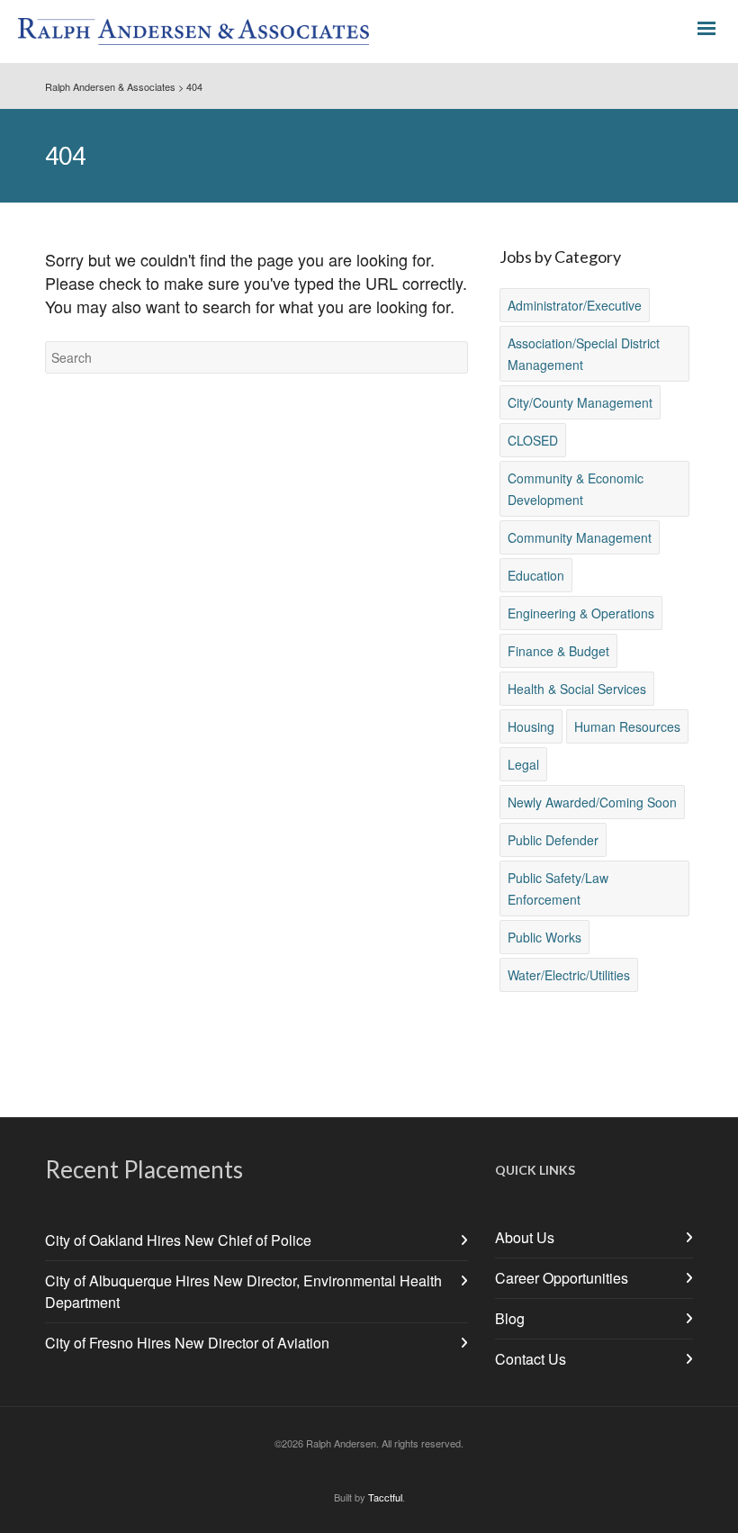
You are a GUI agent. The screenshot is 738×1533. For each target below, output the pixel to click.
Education (536, 575)
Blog (510, 1318)
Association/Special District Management (584, 354)
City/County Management (580, 402)
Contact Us (530, 1358)
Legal (523, 764)
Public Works (544, 937)
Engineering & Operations (581, 613)
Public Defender (553, 840)
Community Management (580, 537)
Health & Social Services (577, 689)
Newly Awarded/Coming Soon (592, 802)
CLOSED (533, 440)
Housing (531, 726)
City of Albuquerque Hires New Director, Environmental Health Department (243, 1291)
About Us (524, 1237)
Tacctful (385, 1497)
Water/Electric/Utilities (569, 975)
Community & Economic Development (576, 489)
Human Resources (627, 726)
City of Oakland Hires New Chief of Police (178, 1240)
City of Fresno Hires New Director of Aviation (187, 1342)
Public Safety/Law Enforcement (558, 888)
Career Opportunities (561, 1277)
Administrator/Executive (575, 305)
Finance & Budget (558, 651)
